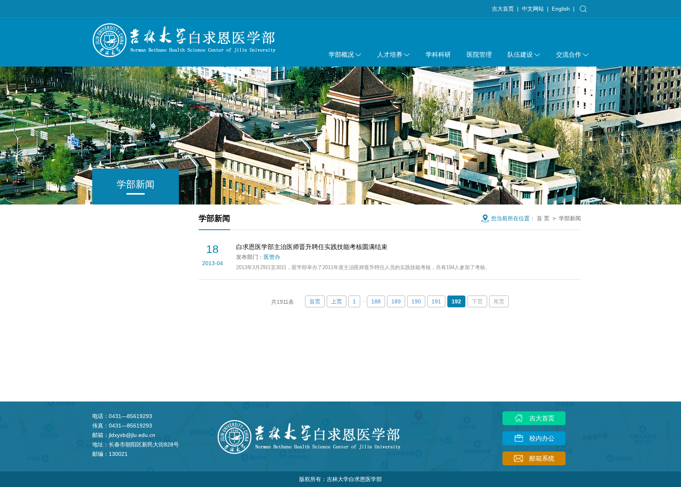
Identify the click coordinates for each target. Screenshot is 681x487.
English (561, 9)
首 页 (543, 218)
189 (396, 301)
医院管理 (479, 54)
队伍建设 (520, 54)
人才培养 (389, 54)
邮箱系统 (541, 458)
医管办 (272, 257)
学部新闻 (570, 218)
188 (376, 301)
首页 (314, 301)
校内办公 (541, 438)
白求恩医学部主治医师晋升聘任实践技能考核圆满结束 (311, 247)
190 (416, 301)
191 (436, 301)
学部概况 (341, 54)
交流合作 (568, 54)
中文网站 (533, 9)
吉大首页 (503, 9)
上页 (336, 301)
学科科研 (438, 54)
